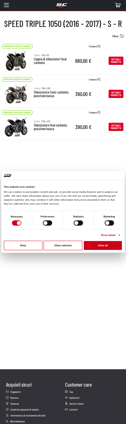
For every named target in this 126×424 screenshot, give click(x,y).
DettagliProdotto (116, 61)
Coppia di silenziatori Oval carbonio (50, 61)
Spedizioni (74, 397)
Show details (108, 235)
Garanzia (14, 403)
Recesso (14, 397)
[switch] (47, 223)
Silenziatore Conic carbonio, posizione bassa (51, 94)
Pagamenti (15, 391)
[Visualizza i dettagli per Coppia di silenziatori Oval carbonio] (16, 60)
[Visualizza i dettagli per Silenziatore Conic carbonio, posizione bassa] (16, 93)
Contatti (73, 409)
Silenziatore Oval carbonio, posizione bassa (50, 127)
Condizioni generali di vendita (24, 409)
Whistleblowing (17, 421)
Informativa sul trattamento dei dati (27, 415)
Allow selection (63, 245)
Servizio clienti (76, 403)
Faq (71, 391)
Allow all (103, 245)
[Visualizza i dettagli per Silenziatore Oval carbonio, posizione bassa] (16, 126)
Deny (23, 245)
